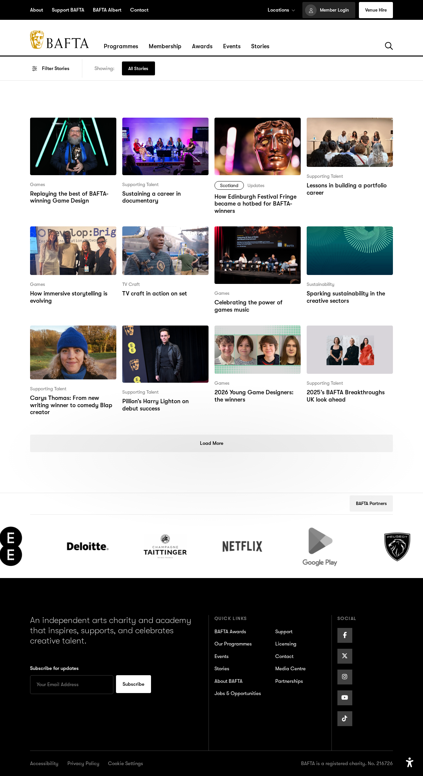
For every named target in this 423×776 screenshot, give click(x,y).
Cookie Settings (125, 763)
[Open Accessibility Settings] (409, 762)
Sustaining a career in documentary (151, 126)
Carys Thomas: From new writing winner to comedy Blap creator (70, 339)
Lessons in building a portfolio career (346, 126)
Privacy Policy (83, 763)
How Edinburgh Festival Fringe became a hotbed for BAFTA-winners (254, 131)
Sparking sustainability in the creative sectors (345, 235)
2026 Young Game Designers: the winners (253, 334)
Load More (211, 443)
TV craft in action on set (153, 230)
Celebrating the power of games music (257, 235)
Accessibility (44, 763)
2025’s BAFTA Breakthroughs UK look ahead (349, 334)
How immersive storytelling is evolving (68, 235)
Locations (278, 10)
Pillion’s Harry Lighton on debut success (163, 334)
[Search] (389, 46)
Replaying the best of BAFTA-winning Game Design (68, 126)
